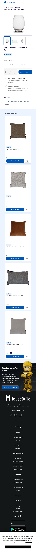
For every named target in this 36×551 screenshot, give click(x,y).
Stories (18, 485)
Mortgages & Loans (18, 511)
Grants (18, 508)
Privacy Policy (18, 445)
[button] (31, 2)
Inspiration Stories (18, 479)
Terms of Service (18, 443)
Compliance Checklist (18, 466)
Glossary (18, 493)
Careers (18, 435)
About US (18, 432)
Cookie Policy (18, 448)
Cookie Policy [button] (24, 540)
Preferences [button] (29, 542)
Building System (18, 469)
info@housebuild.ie (18, 410)
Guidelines (18, 458)
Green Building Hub (18, 487)
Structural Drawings (18, 464)
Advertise (18, 440)
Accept (18, 547)
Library (18, 490)
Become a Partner (18, 437)
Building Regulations (18, 461)
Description (7, 97)
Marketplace (18, 496)
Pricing (18, 506)
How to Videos (18, 482)
